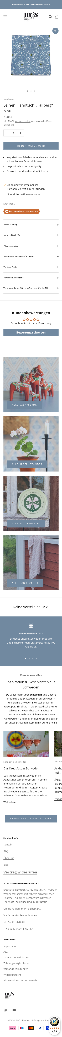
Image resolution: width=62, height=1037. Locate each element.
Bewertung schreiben (31, 332)
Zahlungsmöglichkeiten (16, 963)
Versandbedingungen (15, 969)
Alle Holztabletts (26, 523)
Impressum (10, 946)
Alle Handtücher (25, 582)
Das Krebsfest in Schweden (21, 768)
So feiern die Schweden (14, 761)
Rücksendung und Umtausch (20, 980)
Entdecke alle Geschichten (31, 818)
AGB (5, 951)
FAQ (5, 851)
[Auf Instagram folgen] (5, 1010)
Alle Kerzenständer (27, 464)
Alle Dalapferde (24, 404)
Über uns (8, 858)
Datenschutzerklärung (16, 957)
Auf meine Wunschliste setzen (23, 211)
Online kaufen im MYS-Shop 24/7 (22, 908)
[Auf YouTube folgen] (14, 1010)
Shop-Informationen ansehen (24, 194)
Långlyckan (8, 98)
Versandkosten (22, 121)
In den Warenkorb (31, 145)
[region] (31, 638)
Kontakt (7, 844)
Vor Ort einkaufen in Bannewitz (21, 915)
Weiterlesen (10, 802)
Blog (5, 864)
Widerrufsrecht (12, 974)
